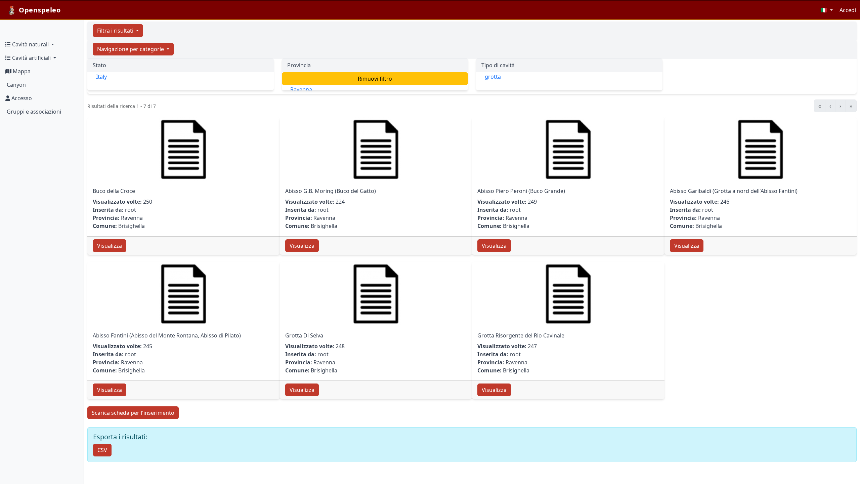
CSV (102, 450)
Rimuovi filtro (375, 78)
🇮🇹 (825, 10)
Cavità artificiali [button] (31, 58)
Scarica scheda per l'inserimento (133, 412)
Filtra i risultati (116, 30)
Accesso (21, 98)
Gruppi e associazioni (33, 111)
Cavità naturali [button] (30, 44)
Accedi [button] (848, 10)
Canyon (15, 84)
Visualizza (109, 245)
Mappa (21, 71)
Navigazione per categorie (131, 49)
